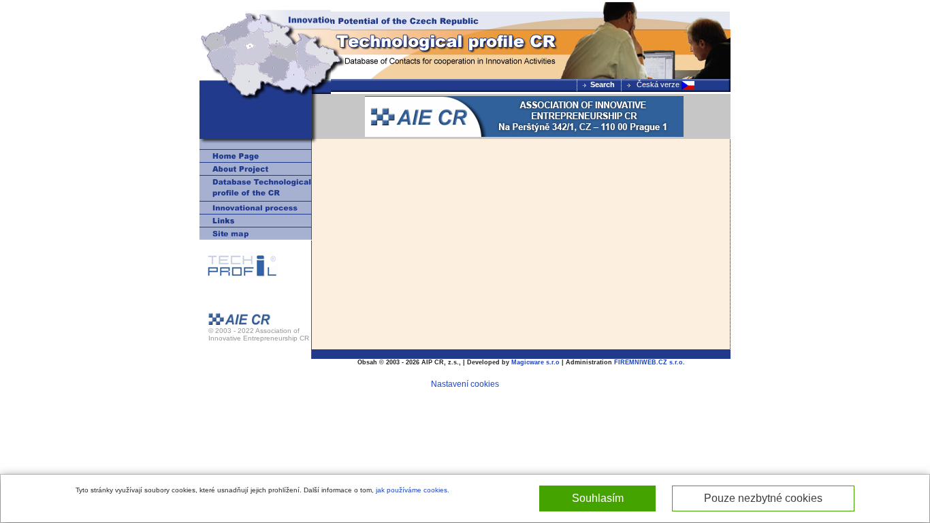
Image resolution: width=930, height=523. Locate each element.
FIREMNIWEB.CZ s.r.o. (649, 362)
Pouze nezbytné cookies (763, 498)
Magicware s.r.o (535, 362)
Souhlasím (598, 498)
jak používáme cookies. (412, 490)
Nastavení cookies (465, 384)
